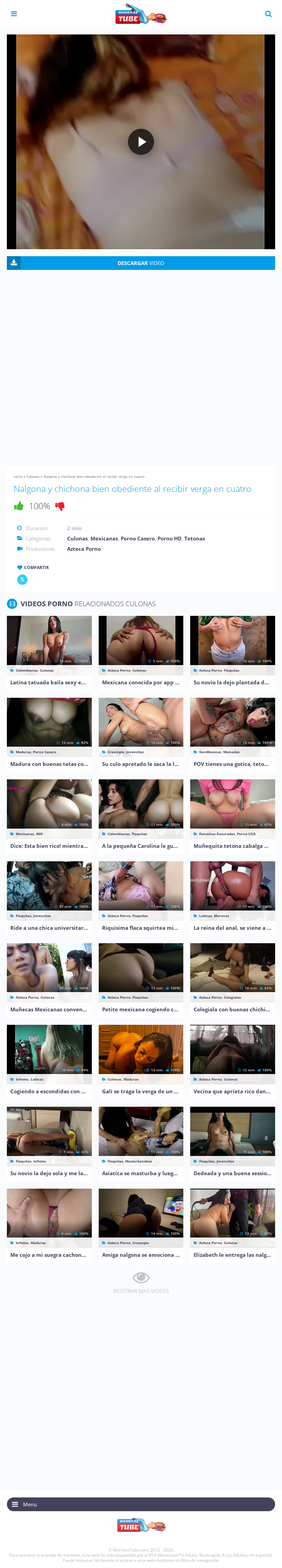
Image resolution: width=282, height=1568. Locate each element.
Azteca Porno (84, 548)
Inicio (18, 476)
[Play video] (141, 142)
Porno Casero (138, 538)
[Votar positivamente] (19, 506)
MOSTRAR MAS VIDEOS (141, 1290)
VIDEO (141, 263)
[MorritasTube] (141, 13)
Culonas (33, 476)
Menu (30, 1504)
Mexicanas (104, 538)
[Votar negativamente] (60, 506)
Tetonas (194, 538)
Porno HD (170, 538)
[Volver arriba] (267, 1556)
